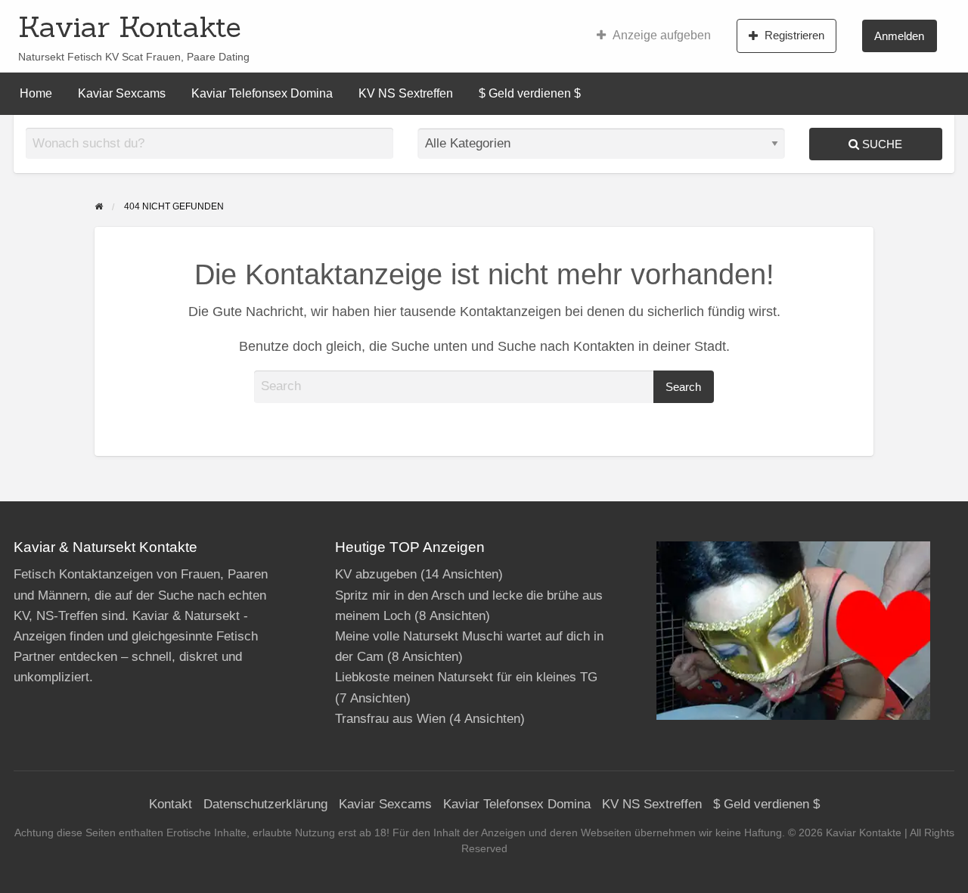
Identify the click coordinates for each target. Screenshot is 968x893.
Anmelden (899, 35)
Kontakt (170, 804)
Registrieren (794, 35)
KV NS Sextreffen (405, 93)
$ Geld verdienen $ (530, 93)
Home (36, 93)
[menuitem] (654, 35)
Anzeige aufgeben (662, 35)
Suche (880, 144)
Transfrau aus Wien (390, 719)
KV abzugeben (376, 574)
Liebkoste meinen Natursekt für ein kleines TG (466, 677)
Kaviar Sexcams (122, 93)
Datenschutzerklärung (265, 804)
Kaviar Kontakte (129, 26)
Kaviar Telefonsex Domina (262, 93)
